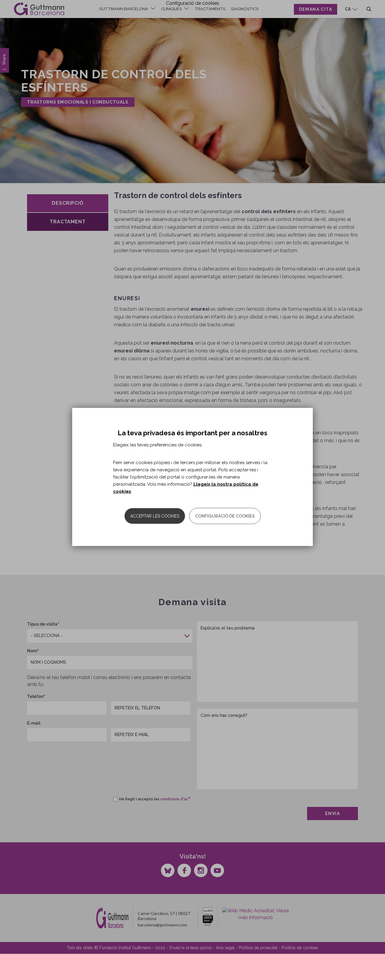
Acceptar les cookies (154, 516)
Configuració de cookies (225, 516)
